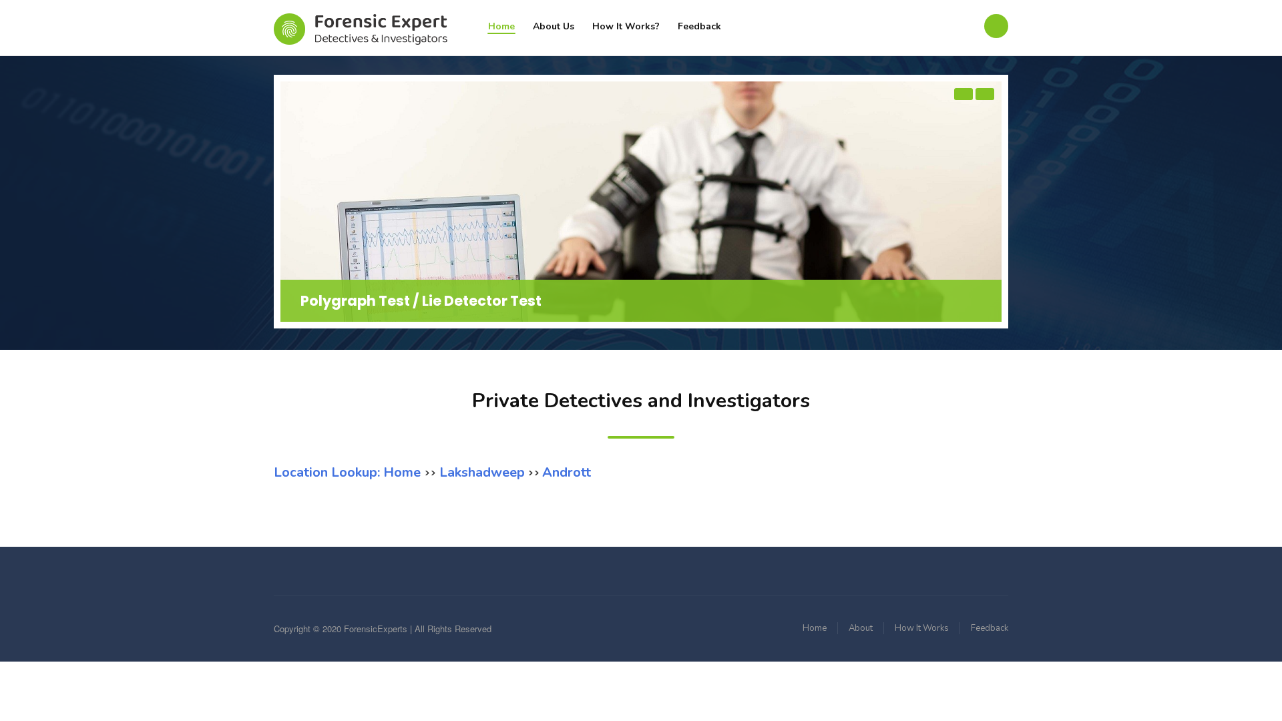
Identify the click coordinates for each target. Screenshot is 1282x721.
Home (501, 26)
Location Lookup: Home (349, 472)
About (861, 628)
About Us (553, 26)
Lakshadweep (480, 472)
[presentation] (963, 94)
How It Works (922, 628)
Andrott (566, 472)
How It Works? (626, 26)
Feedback (699, 26)
